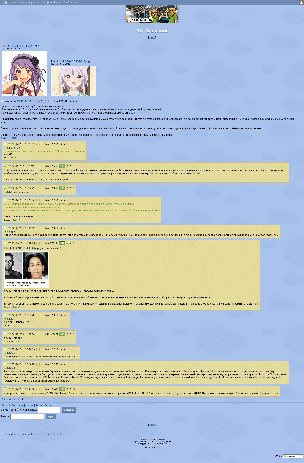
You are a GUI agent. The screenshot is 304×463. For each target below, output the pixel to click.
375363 (63, 101)
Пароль (32, 409)
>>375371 (9, 318)
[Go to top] (17, 405)
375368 (54, 188)
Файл (23, 409)
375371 (54, 243)
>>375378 (15, 341)
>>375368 (15, 158)
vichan (137, 444)
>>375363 (9, 147)
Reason (5, 416)
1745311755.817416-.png (27, 248)
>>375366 (12, 138)
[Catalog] (29, 405)
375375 (54, 333)
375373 (54, 315)
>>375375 (9, 353)
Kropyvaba (137, 442)
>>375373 (15, 307)
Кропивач (10, 2)
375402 (54, 389)
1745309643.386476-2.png (74, 61)
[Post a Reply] (44, 405)
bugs (30, 2)
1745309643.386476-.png (24, 46)
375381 (54, 364)
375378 (54, 349)
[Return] (5, 405)
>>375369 (9, 231)
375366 (54, 144)
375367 (54, 166)
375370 (54, 228)
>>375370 (15, 220)
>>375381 (15, 325)
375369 (54, 200)
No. (56, 101)
